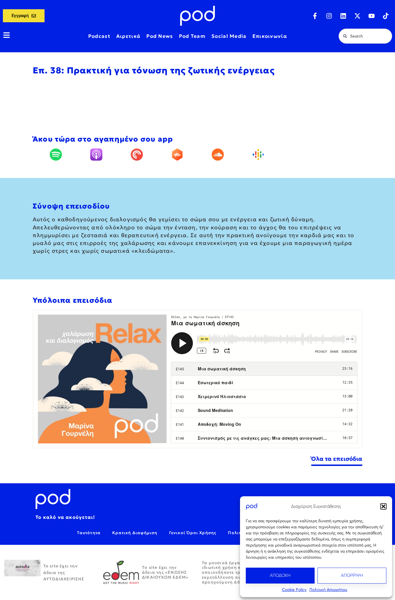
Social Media (229, 36)
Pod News (159, 36)
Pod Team (192, 36)
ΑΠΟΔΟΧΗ (280, 575)
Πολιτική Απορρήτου (328, 589)
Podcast (99, 36)
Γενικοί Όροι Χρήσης (193, 532)
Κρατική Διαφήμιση (134, 532)
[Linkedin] (343, 16)
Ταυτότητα (89, 532)
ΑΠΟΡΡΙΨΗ (352, 575)
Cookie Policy (294, 589)
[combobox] (365, 36)
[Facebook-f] (315, 16)
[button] (383, 506)
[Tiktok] (385, 16)
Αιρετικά (128, 36)
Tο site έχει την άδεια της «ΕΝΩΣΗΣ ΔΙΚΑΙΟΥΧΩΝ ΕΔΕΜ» (165, 572)
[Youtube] (371, 16)
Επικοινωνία (269, 36)
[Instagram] (329, 16)
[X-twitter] (357, 16)
